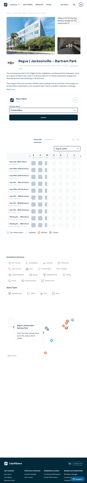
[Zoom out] (11, 324)
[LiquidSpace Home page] (5, 4)
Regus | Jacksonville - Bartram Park (34, 13)
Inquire (43, 117)
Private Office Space (51, 477)
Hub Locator (28, 477)
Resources (39, 5)
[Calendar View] (78, 140)
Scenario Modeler (30, 474)
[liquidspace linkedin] (70, 463)
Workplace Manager (70, 474)
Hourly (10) (38, 140)
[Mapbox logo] (12, 355)
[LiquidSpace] (13, 463)
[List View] (73, 140)
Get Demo (8, 474)
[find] (74, 5)
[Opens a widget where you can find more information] (77, 479)
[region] (43, 336)
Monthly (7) (49, 140)
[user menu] (81, 5)
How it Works (28, 5)
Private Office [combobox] (16, 110)
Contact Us (78, 464)
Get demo (64, 5)
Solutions (13, 5)
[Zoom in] (11, 320)
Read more (11, 89)
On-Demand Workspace (52, 474)
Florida (9, 13)
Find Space (8, 477)
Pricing (48, 5)
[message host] (75, 100)
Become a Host (9, 480)
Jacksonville (17, 13)
